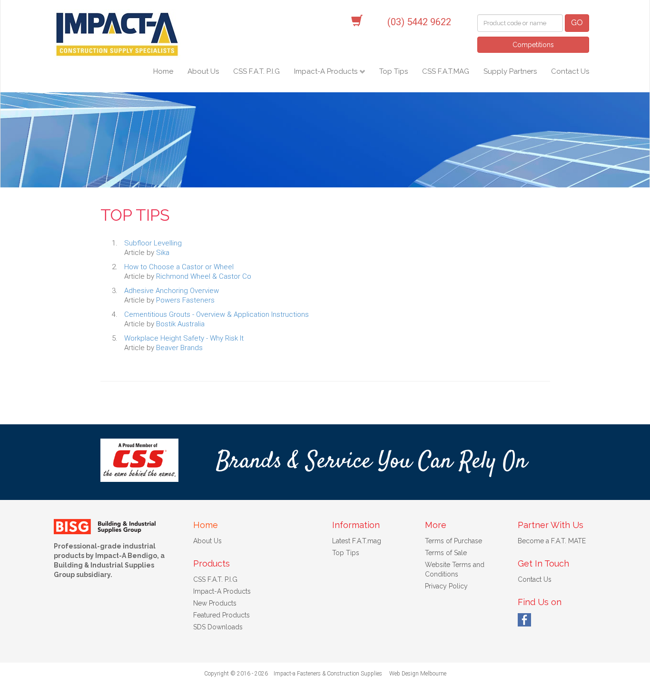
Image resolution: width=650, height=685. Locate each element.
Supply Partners (510, 71)
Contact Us (570, 71)
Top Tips (393, 71)
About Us (203, 71)
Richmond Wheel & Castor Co (203, 276)
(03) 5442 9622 (419, 22)
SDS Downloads (218, 627)
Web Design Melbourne (417, 673)
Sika (162, 252)
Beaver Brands (179, 347)
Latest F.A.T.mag (356, 541)
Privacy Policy (446, 586)
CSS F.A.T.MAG (445, 71)
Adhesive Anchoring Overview (171, 290)
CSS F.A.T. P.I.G (256, 71)
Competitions (533, 45)
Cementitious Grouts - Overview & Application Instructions (216, 314)
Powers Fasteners (185, 300)
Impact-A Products (326, 71)
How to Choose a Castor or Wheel (179, 267)
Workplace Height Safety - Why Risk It (184, 338)
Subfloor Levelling (153, 243)
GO (577, 22)
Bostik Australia (180, 324)
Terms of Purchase (453, 541)
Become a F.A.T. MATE (552, 541)
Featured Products (221, 615)
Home (163, 71)
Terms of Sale (446, 553)
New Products (214, 603)
